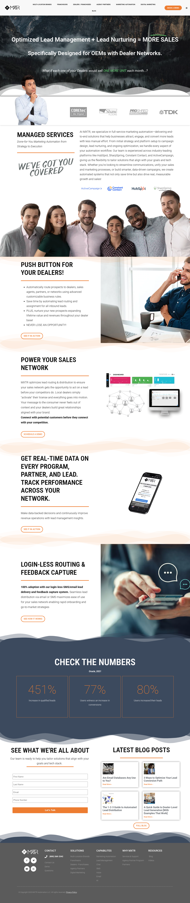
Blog (94, 11)
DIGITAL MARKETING (148, 4)
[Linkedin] (33, 869)
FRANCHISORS (62, 4)
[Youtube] (27, 869)
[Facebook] (27, 860)
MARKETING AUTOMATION (125, 4)
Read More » (107, 784)
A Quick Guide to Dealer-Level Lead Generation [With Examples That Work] (160, 810)
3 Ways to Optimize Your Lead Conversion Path (160, 779)
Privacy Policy (71, 892)
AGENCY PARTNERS (104, 4)
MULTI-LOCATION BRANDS (42, 4)
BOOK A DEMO (173, 8)
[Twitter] (34, 860)
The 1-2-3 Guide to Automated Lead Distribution (120, 809)
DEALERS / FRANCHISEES (82, 4)
